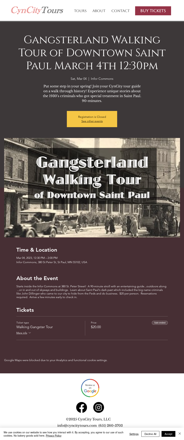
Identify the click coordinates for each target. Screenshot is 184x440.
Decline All (150, 434)
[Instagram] (98, 407)
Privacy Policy (53, 435)
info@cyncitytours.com (77, 426)
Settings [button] (134, 434)
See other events (92, 121)
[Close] (180, 434)
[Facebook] (81, 407)
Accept (168, 434)
